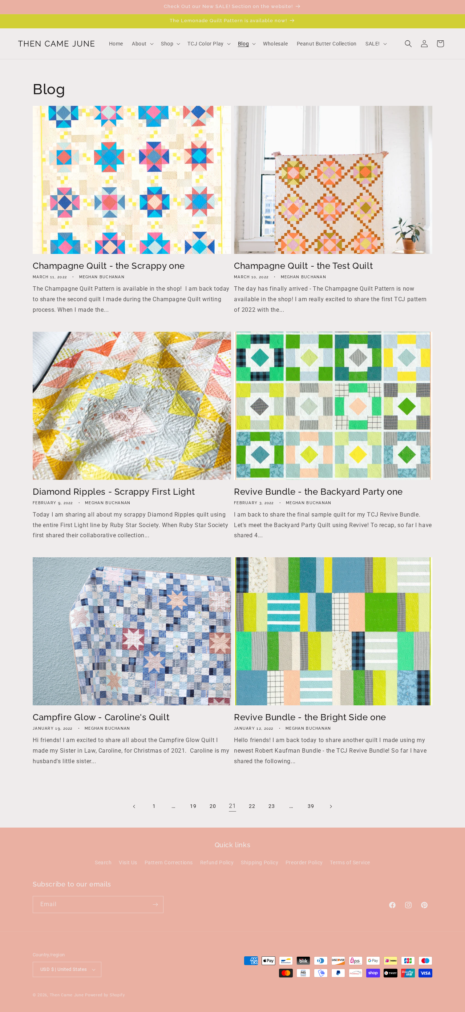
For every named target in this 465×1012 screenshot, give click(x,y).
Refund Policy (217, 862)
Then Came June (67, 995)
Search (103, 862)
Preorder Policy (304, 862)
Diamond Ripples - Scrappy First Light (114, 491)
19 (193, 806)
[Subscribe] (155, 904)
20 (213, 806)
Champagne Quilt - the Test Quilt (303, 265)
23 (271, 806)
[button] (142, 43)
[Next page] (331, 806)
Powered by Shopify (105, 995)
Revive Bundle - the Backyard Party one (318, 491)
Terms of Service (350, 862)
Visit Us (128, 862)
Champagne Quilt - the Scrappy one (109, 265)
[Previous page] (134, 806)
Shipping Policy (259, 862)
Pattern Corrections (169, 862)
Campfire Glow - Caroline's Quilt (101, 717)
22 (252, 806)
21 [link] (232, 805)
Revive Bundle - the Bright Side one (310, 717)
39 (311, 806)
